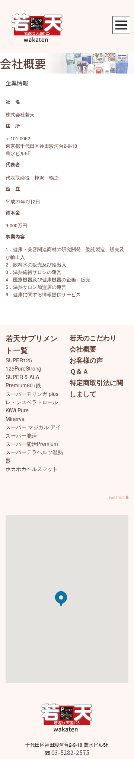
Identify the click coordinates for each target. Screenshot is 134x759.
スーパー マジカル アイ (33, 427)
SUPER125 (19, 360)
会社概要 (83, 349)
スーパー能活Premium (32, 443)
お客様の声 (86, 360)
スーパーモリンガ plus (32, 393)
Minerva (15, 418)
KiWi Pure (17, 410)
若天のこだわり (93, 338)
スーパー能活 (21, 435)
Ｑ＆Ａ (79, 371)
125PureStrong (23, 368)
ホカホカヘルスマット (32, 468)
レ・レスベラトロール (32, 402)
